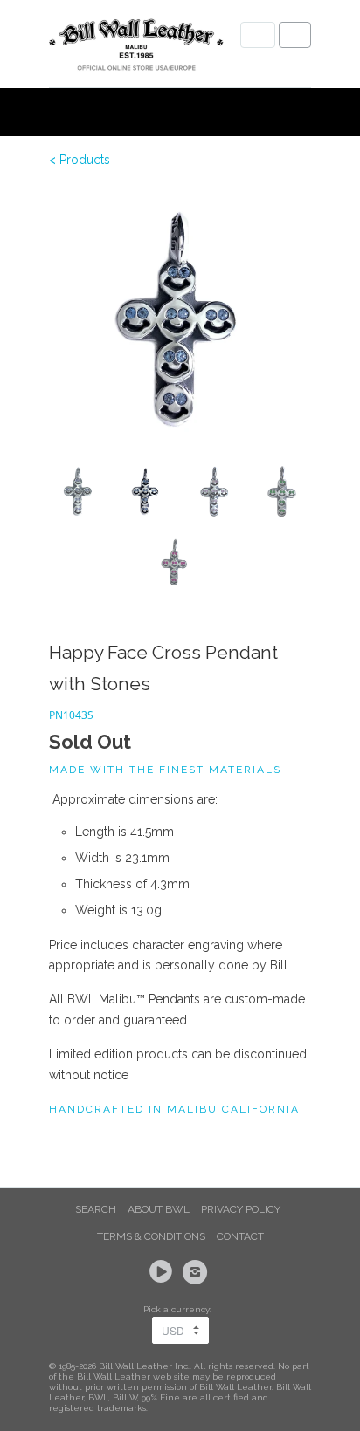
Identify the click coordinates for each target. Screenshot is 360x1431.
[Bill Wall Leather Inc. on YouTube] (163, 1272)
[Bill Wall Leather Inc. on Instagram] (197, 1272)
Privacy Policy (240, 1209)
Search (95, 1209)
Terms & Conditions (151, 1236)
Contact (240, 1236)
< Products (79, 160)
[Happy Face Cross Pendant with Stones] (180, 318)
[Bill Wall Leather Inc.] (136, 48)
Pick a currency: (180, 1309)
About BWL (159, 1209)
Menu (257, 35)
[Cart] (295, 35)
